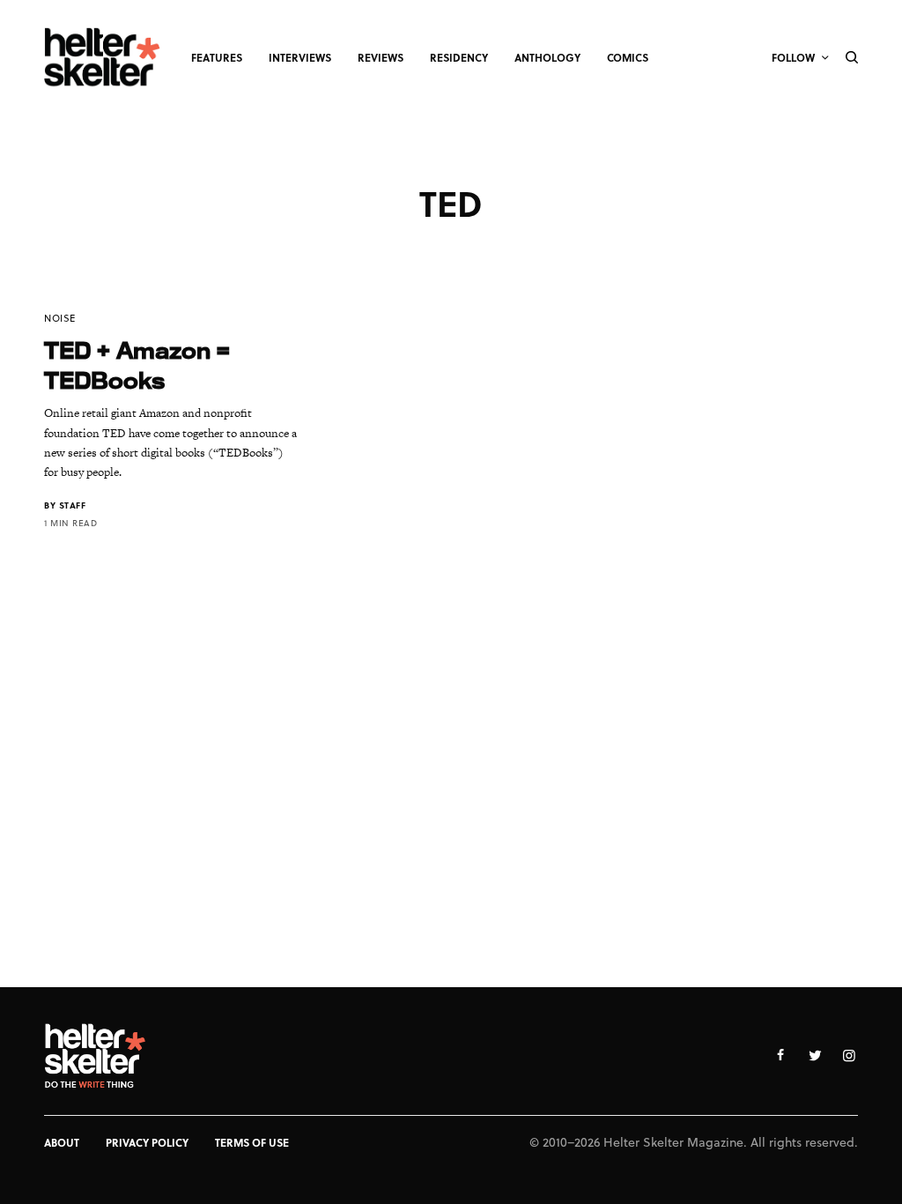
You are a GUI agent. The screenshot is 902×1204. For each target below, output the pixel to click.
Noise (60, 317)
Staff (72, 505)
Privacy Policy (147, 1142)
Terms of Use (252, 1142)
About (61, 1142)
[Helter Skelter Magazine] (102, 57)
